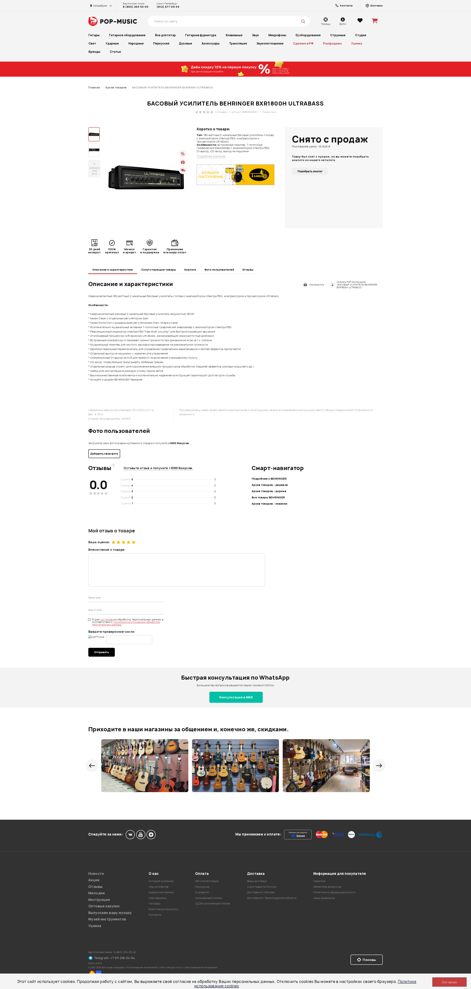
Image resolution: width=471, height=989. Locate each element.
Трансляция (238, 43)
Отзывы (248, 269)
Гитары (94, 35)
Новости (96, 873)
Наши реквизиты (324, 898)
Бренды (94, 52)
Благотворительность (163, 909)
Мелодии (96, 893)
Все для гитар (165, 35)
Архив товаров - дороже (269, 491)
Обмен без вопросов (327, 886)
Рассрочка (202, 886)
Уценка (356, 43)
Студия (360, 35)
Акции (93, 880)
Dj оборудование (308, 35)
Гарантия (319, 881)
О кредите (202, 892)
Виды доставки (257, 881)
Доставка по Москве (261, 892)
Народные (136, 43)
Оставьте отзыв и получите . (158, 468)
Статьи (115, 52)
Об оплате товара (207, 881)
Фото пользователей (219, 269)
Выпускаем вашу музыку (110, 913)
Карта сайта (95, 963)
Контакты (155, 914)
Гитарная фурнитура (200, 35)
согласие (107, 619)
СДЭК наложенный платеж (212, 903)
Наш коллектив (158, 886)
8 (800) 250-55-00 (135, 6)
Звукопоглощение (270, 43)
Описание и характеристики (112, 269)
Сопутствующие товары (158, 269)
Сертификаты (158, 898)
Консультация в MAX (236, 697)
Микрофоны (277, 35)
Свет (92, 43)
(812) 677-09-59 (168, 6)
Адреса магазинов (161, 892)
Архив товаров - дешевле (270, 485)
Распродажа (332, 43)
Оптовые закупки (103, 906)
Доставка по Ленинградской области (272, 898)
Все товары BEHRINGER (268, 497)
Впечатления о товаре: (106, 549)
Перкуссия (161, 43)
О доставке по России (261, 886)
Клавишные (234, 35)
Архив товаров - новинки (269, 503)
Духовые (185, 43)
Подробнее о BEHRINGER (269, 478)
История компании (161, 881)
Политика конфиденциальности (334, 892)
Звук (255, 35)
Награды (154, 903)
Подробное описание (211, 156)
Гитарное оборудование (127, 35)
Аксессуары (210, 43)
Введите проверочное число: (111, 631)
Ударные (112, 43)
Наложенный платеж (208, 898)
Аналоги (190, 269)
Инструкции (99, 899)
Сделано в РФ (303, 43)
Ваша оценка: (99, 542)
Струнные (338, 35)
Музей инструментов (107, 919)
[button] (92, 766)
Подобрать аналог (310, 171)
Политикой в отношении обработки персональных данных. (126, 623)
